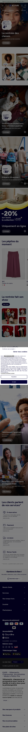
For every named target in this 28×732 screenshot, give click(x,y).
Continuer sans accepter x (8, 349)
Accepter (14, 381)
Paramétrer (14, 376)
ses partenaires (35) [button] (9, 356)
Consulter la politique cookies (7, 373)
